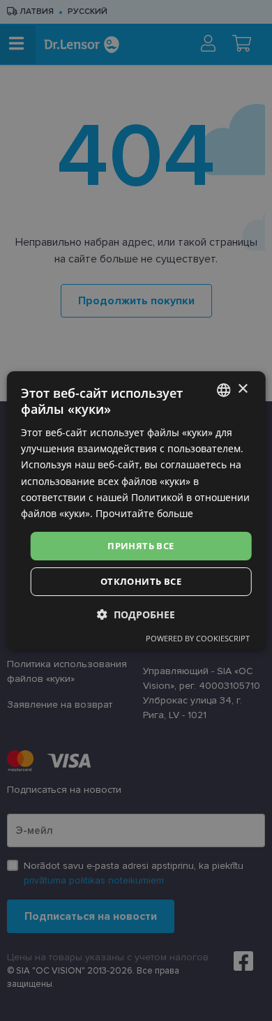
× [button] (242, 389)
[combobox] (223, 390)
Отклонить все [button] (140, 581)
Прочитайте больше (144, 513)
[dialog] (136, 510)
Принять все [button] (140, 545)
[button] (136, 614)
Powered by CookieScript (198, 638)
